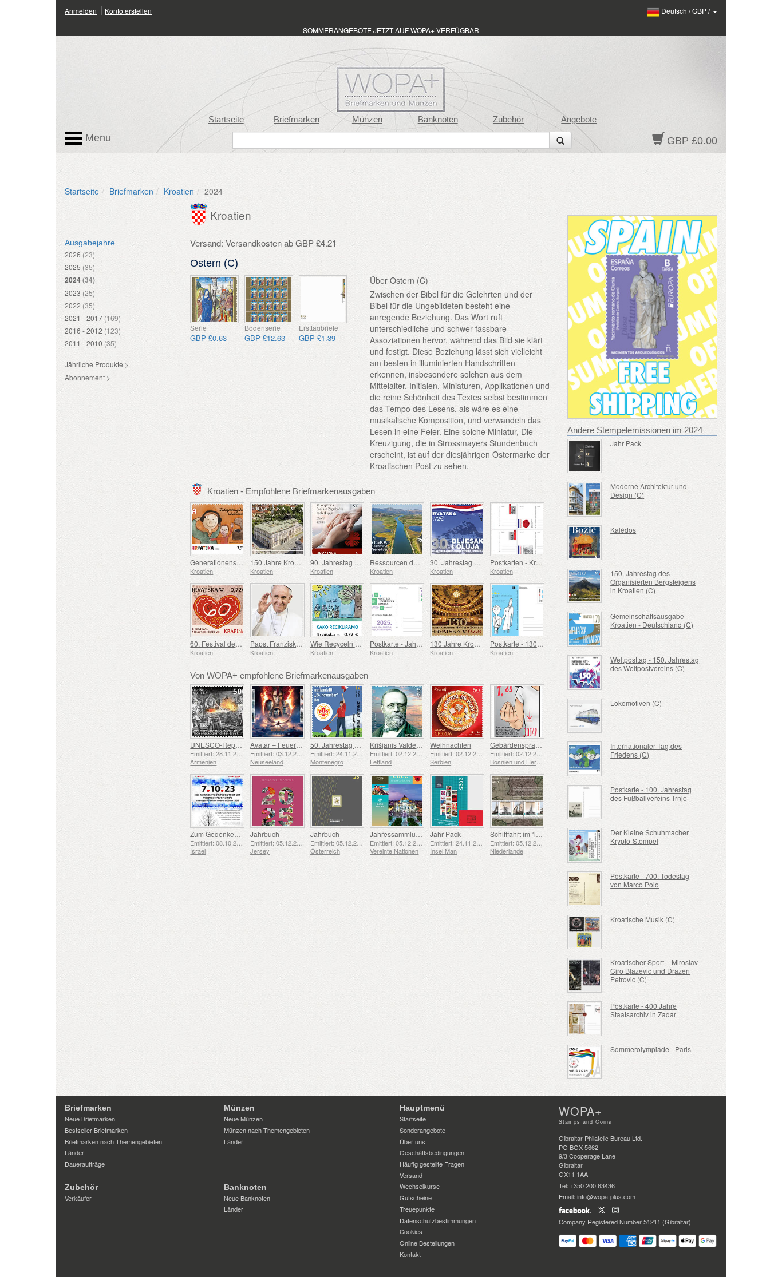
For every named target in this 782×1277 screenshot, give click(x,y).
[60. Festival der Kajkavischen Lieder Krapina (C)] (217, 610)
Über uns (412, 1141)
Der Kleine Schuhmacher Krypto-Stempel (649, 836)
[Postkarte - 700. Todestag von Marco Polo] (584, 888)
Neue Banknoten (247, 1198)
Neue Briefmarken (90, 1118)
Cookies (411, 1231)
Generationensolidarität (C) (232, 562)
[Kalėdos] (584, 542)
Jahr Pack (445, 834)
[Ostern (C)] (214, 299)
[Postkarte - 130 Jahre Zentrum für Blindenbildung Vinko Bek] (517, 610)
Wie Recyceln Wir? (339, 643)
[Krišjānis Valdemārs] (397, 711)
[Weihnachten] (457, 711)
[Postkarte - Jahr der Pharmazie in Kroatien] (397, 610)
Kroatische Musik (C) (642, 919)
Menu (96, 138)
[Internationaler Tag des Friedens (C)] (584, 758)
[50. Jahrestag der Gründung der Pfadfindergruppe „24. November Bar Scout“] (337, 711)
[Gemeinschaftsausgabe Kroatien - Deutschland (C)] (584, 629)
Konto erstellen (128, 10)
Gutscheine (416, 1197)
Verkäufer (78, 1198)
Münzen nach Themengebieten (267, 1130)
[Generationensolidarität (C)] (217, 529)
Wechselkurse (420, 1186)
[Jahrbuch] (277, 801)
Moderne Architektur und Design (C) (648, 490)
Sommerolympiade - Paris (650, 1049)
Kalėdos (623, 529)
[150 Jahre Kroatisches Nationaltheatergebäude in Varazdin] (277, 529)
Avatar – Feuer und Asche (290, 744)
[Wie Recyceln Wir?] (337, 610)
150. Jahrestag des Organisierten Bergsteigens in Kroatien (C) (653, 581)
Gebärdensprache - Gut (526, 744)
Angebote (579, 119)
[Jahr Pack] (457, 801)
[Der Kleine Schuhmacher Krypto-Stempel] (584, 845)
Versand (411, 1175)
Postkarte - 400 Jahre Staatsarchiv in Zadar (643, 1010)
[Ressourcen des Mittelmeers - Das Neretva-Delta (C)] (397, 529)
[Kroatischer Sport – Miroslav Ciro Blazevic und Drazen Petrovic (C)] (584, 975)
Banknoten (438, 119)
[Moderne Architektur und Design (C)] (584, 499)
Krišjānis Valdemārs (401, 744)
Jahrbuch (264, 834)
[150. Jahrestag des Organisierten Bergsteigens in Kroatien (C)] (584, 586)
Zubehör (508, 119)
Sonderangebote (422, 1130)
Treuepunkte (417, 1208)
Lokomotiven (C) (636, 703)
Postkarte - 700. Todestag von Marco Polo (649, 880)
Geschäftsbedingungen (432, 1152)
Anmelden (81, 10)
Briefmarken (296, 119)
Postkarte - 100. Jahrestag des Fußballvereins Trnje (651, 793)
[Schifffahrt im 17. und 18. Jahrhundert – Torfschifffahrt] (517, 801)
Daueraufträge (85, 1163)
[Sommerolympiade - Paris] (584, 1062)
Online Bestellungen (427, 1242)
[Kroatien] (200, 213)
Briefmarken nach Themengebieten (113, 1141)
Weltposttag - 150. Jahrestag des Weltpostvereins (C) (654, 664)
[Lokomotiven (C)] (584, 716)
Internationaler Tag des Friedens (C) (646, 750)
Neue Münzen (243, 1118)
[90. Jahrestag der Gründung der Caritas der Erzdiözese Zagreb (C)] (337, 529)
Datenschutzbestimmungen (438, 1220)
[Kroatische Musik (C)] (584, 932)
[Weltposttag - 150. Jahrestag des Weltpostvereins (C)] (584, 672)
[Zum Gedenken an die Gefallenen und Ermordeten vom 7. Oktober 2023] (217, 801)
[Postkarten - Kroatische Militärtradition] (517, 529)
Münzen (367, 119)
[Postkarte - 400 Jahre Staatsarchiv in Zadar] (584, 1018)
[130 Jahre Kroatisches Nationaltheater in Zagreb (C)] (457, 610)
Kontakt (410, 1254)
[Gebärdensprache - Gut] (517, 711)
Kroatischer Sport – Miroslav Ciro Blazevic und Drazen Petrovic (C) (654, 970)
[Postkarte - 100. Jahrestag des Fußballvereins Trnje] (584, 802)
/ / (686, 10)
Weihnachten (450, 744)
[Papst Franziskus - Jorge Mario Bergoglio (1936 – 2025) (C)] (277, 610)
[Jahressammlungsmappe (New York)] (397, 801)
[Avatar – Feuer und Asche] (277, 711)
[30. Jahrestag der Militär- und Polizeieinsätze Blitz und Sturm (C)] (457, 529)
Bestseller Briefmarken (96, 1130)
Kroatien (179, 191)
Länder (74, 1152)
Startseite (226, 119)
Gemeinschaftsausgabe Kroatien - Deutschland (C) (651, 620)
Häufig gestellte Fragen (432, 1163)
